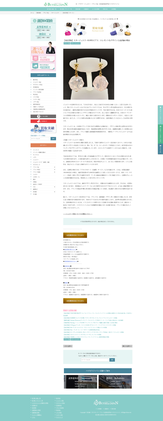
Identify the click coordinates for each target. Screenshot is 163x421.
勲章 (34, 179)
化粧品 (35, 181)
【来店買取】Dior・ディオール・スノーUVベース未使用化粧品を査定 (81, 329)
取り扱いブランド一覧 (66, 9)
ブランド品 (67, 43)
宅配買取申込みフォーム (70, 261)
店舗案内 (86, 9)
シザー (35, 157)
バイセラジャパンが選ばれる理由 (40, 403)
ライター (35, 174)
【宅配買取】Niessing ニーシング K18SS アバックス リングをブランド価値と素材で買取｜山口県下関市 (90, 322)
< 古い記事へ (68, 346)
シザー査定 (36, 101)
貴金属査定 (36, 87)
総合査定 (35, 79)
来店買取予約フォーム (70, 249)
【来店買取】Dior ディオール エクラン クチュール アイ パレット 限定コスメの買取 (85, 327)
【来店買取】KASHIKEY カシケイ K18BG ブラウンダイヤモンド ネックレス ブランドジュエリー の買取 (90, 318)
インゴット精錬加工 (37, 414)
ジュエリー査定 (37, 82)
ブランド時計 (36, 169)
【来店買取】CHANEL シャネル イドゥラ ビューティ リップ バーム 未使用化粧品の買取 (86, 337)
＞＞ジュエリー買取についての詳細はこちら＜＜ (77, 214)
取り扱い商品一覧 (51, 9)
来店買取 (34, 407)
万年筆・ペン (36, 177)
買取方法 (105, 9)
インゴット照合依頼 (38, 89)
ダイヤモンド (36, 164)
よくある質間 (95, 9)
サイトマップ (59, 417)
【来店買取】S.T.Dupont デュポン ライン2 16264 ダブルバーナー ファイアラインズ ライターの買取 (89, 325)
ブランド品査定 (37, 92)
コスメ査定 (36, 97)
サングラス (36, 154)
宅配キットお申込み (38, 106)
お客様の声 (34, 405)
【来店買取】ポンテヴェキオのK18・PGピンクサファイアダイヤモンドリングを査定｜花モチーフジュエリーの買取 (93, 332)
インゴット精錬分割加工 (39, 152)
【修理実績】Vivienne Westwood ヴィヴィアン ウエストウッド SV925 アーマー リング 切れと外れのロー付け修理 (93, 320)
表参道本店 (67, 266)
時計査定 (35, 94)
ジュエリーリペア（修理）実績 (41, 162)
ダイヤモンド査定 (37, 84)
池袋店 (66, 282)
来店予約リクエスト (38, 111)
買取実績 (77, 9)
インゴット (36, 149)
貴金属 (35, 191)
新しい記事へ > (127, 346)
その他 (35, 194)
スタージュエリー (75, 43)
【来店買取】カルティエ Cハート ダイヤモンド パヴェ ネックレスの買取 (82, 334)
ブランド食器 (36, 172)
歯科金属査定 (36, 104)
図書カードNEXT (37, 184)
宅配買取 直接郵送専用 (39, 109)
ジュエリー (36, 159)
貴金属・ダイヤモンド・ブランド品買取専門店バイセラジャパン (104, 412)
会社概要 (113, 9)
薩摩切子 (35, 189)
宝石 (34, 186)
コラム (33, 417)
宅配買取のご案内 (36, 410)
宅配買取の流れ (35, 412)
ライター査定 (36, 99)
